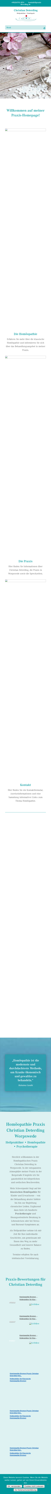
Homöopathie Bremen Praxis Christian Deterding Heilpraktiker (28, 1297)
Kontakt (25, 785)
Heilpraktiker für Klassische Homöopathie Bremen (28, 1300)
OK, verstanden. (14, 1486)
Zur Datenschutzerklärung (25, 1490)
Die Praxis (26, 561)
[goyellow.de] (23, 1304)
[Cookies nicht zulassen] (47, 1484)
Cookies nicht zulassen (34, 1486)
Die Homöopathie (25, 334)
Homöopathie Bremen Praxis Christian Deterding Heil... (24, 1375)
